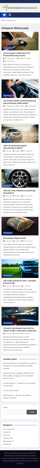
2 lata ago (8, 151)
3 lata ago (8, 241)
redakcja (21, 106)
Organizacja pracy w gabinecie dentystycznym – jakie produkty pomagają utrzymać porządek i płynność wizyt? (19, 375)
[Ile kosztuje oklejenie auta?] (20, 226)
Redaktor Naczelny (25, 58)
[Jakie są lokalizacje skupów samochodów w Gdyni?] (20, 133)
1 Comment (27, 286)
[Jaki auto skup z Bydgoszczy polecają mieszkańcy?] (20, 178)
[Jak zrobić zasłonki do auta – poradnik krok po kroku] (20, 268)
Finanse (5, 432)
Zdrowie (6, 444)
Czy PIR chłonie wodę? (11, 390)
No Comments (9, 61)
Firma (5, 435)
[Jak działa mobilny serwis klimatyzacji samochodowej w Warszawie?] (20, 88)
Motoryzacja (8, 48)
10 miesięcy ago (10, 58)
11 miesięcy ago (10, 106)
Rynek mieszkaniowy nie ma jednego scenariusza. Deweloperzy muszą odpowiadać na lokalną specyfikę (20, 365)
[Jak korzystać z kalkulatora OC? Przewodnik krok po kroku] (20, 41)
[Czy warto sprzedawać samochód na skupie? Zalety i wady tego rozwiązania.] (20, 316)
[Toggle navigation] (10, 14)
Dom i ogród (7, 429)
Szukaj (5, 407)
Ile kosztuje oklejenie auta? (14, 238)
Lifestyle (6, 438)
